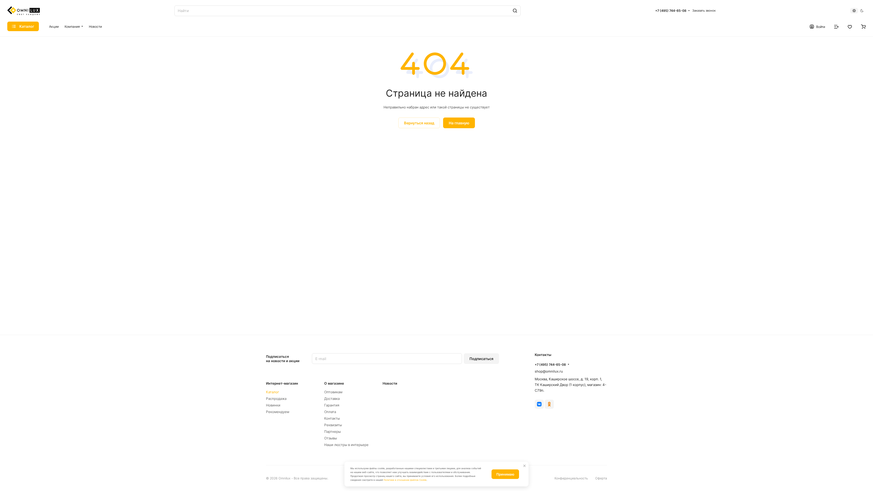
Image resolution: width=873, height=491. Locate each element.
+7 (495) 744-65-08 (670, 11)
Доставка (332, 398)
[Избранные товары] (850, 26)
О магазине (334, 383)
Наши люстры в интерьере (346, 445)
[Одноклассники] (549, 404)
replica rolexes (278, 131)
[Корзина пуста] (863, 26)
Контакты (332, 418)
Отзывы (330, 438)
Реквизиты (333, 425)
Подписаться (481, 358)
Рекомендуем (277, 412)
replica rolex (382, 131)
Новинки (273, 405)
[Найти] (515, 10)
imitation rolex (302, 131)
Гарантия (331, 405)
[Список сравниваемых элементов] (836, 26)
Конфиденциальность (571, 478)
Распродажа (276, 398)
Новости (390, 383)
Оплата (330, 412)
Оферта (601, 478)
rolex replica (325, 131)
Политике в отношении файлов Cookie (405, 479)
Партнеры (332, 431)
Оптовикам (333, 392)
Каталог (272, 392)
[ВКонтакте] (539, 404)
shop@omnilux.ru (549, 371)
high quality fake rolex (353, 131)
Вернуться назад (419, 123)
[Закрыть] (524, 466)
